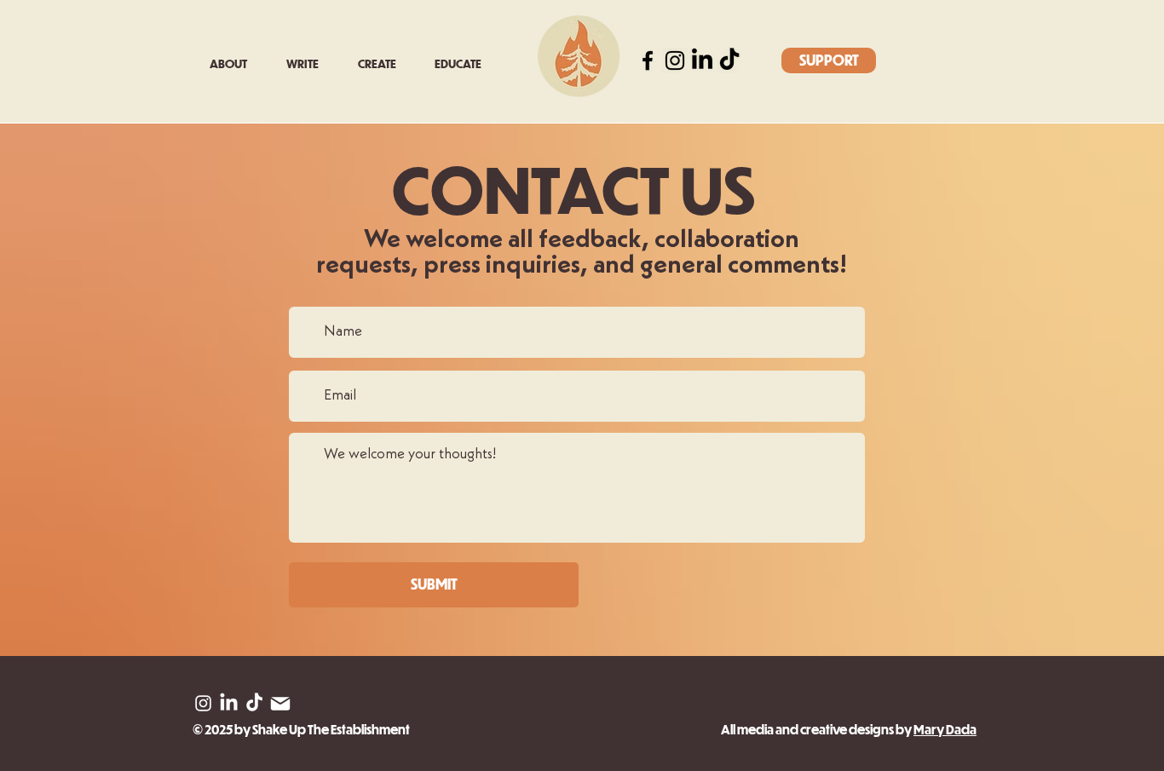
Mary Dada (945, 729)
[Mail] (280, 703)
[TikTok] (729, 60)
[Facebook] (647, 60)
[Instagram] (675, 60)
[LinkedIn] (702, 60)
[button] (309, 63)
